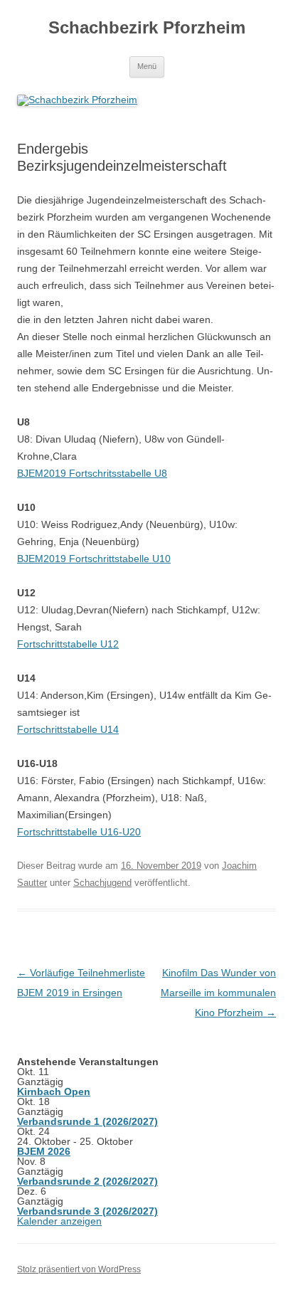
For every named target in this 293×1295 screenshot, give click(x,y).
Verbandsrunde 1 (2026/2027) (87, 1121)
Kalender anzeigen (59, 1221)
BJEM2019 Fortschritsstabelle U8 (92, 473)
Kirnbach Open (53, 1091)
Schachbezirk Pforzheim (146, 27)
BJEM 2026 (43, 1151)
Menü (146, 66)
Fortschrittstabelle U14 (68, 729)
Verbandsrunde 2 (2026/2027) (87, 1181)
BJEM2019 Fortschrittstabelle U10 (94, 558)
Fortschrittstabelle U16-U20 (79, 831)
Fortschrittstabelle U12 (68, 644)
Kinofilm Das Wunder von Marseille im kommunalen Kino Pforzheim (218, 992)
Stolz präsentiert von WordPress (79, 1269)
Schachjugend (102, 882)
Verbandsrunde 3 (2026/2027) (87, 1211)
